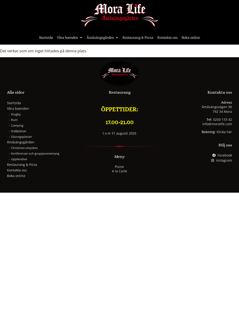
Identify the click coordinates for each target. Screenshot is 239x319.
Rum (14, 120)
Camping (17, 125)
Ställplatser (18, 131)
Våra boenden (67, 37)
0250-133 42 (222, 119)
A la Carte (119, 171)
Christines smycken (24, 148)
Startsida (46, 37)
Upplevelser (19, 159)
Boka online (191, 37)
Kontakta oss (167, 37)
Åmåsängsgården (100, 37)
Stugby (16, 114)
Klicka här (224, 132)
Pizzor (119, 166)
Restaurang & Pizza (138, 37)
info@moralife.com (217, 124)
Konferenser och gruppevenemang (35, 153)
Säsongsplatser (21, 137)
